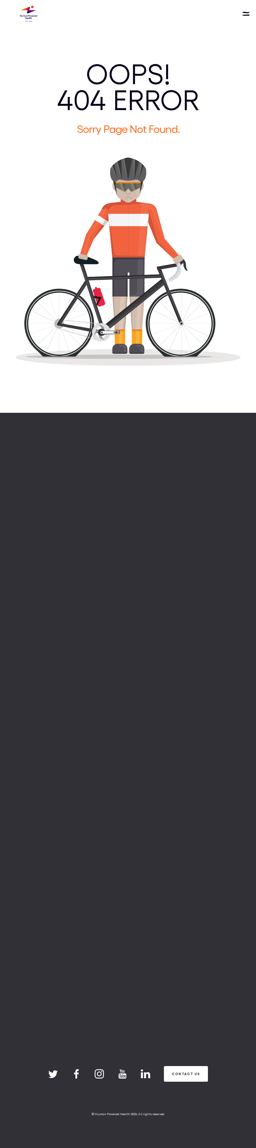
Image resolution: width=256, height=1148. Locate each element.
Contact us (186, 1074)
